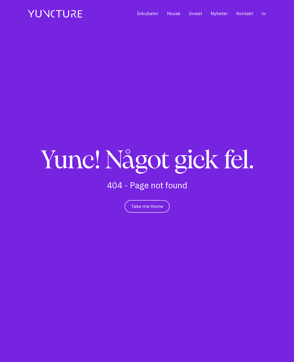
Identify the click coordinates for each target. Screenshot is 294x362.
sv (264, 14)
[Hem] (55, 14)
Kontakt (244, 13)
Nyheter (219, 13)
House (173, 13)
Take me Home (147, 206)
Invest (195, 13)
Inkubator (147, 13)
